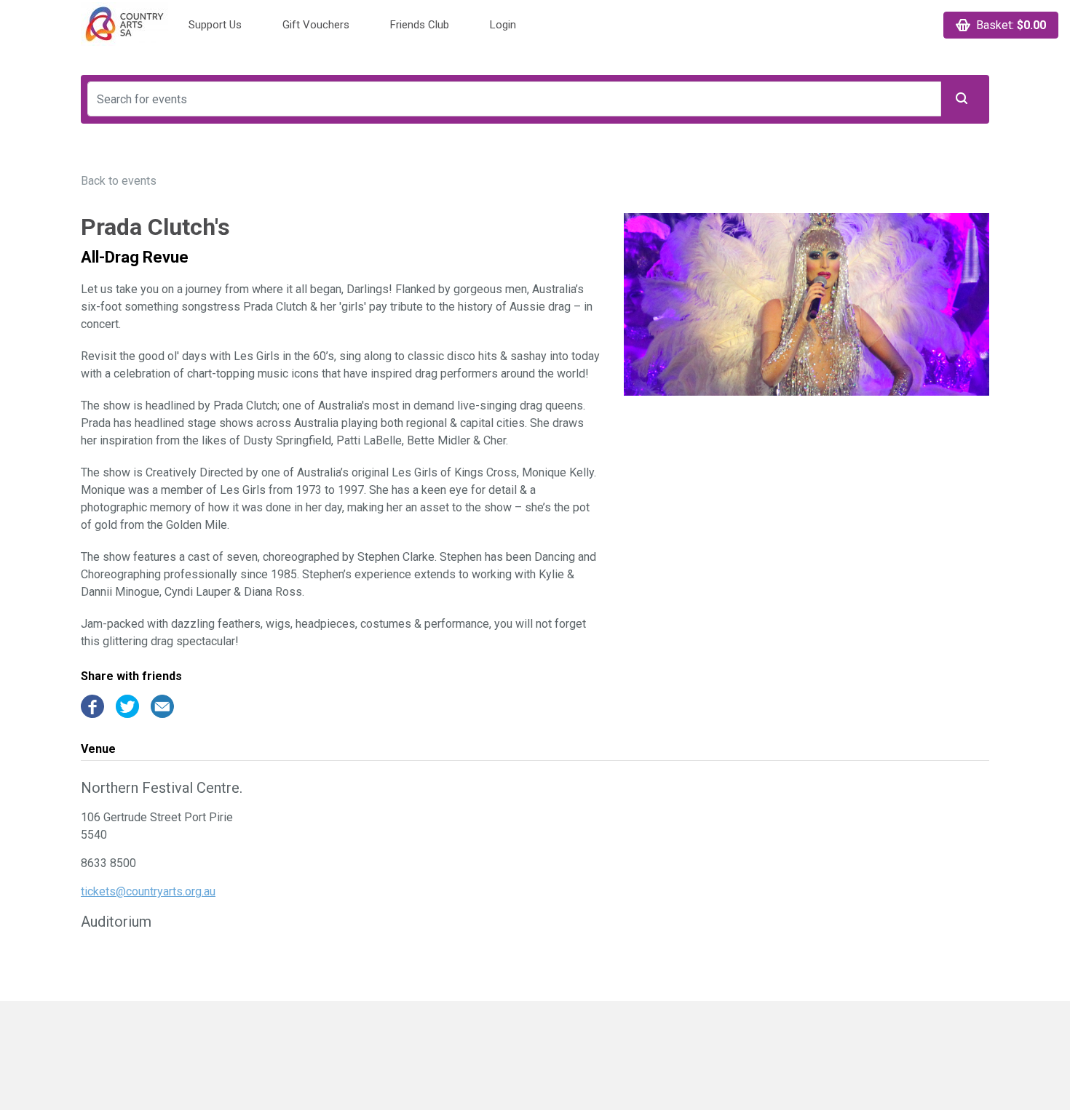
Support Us (215, 24)
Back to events (118, 181)
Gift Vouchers (315, 24)
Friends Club (419, 24)
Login (503, 24)
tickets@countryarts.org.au (148, 891)
